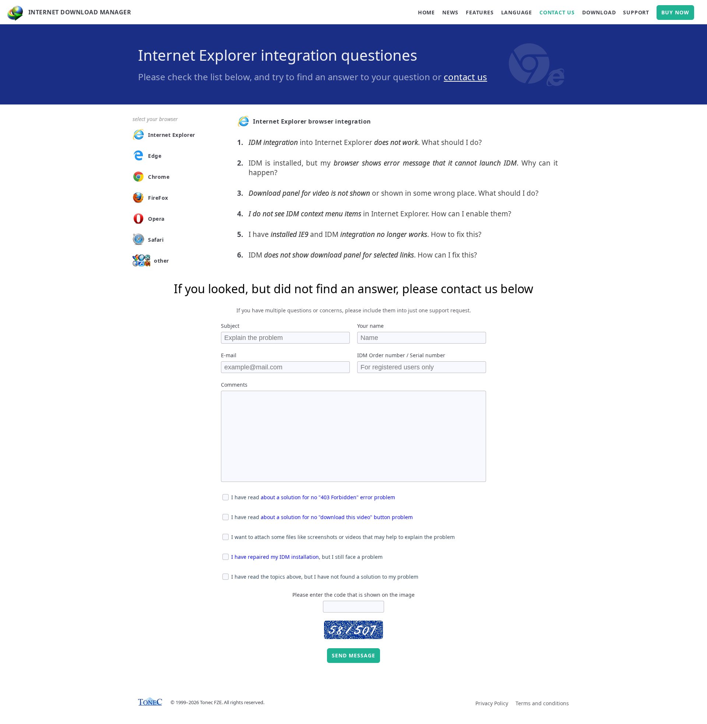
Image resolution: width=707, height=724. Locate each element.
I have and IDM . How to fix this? (365, 234)
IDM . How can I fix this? (363, 255)
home (426, 12)
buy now (675, 12)
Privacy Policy (491, 703)
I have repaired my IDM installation (275, 556)
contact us (557, 12)
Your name (370, 325)
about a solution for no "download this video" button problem (337, 517)
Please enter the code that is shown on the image (353, 594)
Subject (230, 325)
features (479, 12)
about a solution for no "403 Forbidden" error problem (328, 497)
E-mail (228, 355)
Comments (234, 384)
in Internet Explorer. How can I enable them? (380, 214)
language (516, 12)
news (450, 12)
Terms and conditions (542, 703)
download (599, 12)
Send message (353, 655)
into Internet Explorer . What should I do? (365, 142)
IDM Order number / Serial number (401, 355)
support (636, 12)
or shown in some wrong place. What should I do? (393, 193)
